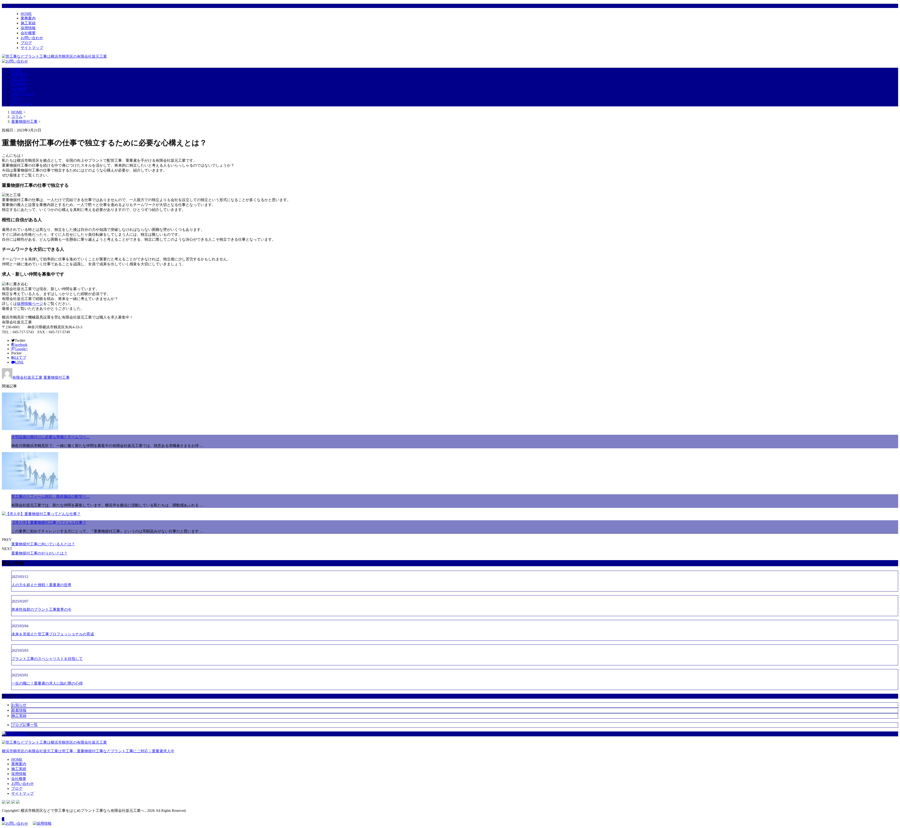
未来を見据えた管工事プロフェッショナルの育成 (52, 634)
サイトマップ (32, 48)
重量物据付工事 (24, 122)
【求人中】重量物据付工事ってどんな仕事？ (48, 523)
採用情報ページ (30, 304)
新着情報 (18, 710)
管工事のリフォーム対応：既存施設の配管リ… (50, 496)
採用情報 (28, 28)
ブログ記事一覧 (24, 725)
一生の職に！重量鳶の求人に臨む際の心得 (47, 683)
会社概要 (28, 33)
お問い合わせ (32, 38)
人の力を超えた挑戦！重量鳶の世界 (41, 585)
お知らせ (18, 705)
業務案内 (28, 18)
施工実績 (28, 23)
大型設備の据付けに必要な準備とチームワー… (50, 437)
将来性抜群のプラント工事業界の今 (41, 609)
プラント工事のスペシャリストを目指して (47, 659)
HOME (26, 14)
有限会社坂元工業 (27, 377)
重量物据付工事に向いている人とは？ (43, 544)
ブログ (26, 43)
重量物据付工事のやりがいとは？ (39, 553)
